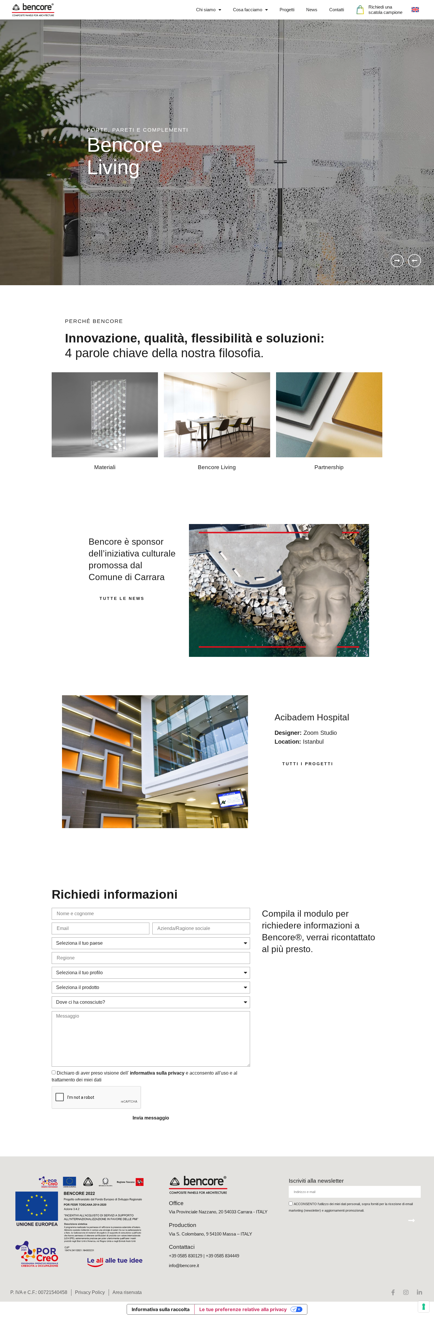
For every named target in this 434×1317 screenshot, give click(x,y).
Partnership (329, 467)
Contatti (336, 9)
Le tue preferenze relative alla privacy (243, 1309)
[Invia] (411, 1220)
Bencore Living (217, 467)
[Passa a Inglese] (415, 10)
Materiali (104, 467)
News (311, 9)
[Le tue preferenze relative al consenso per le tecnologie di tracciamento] (423, 1306)
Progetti (287, 9)
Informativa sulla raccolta (161, 1309)
